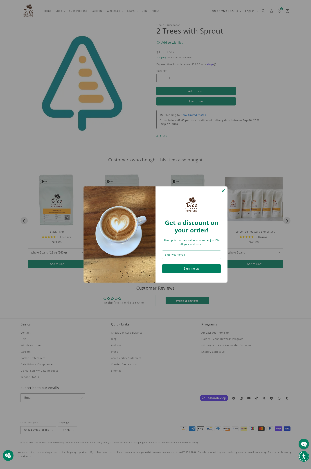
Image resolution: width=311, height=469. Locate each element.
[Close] (223, 190)
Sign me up (191, 268)
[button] (303, 456)
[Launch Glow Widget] (8, 455)
